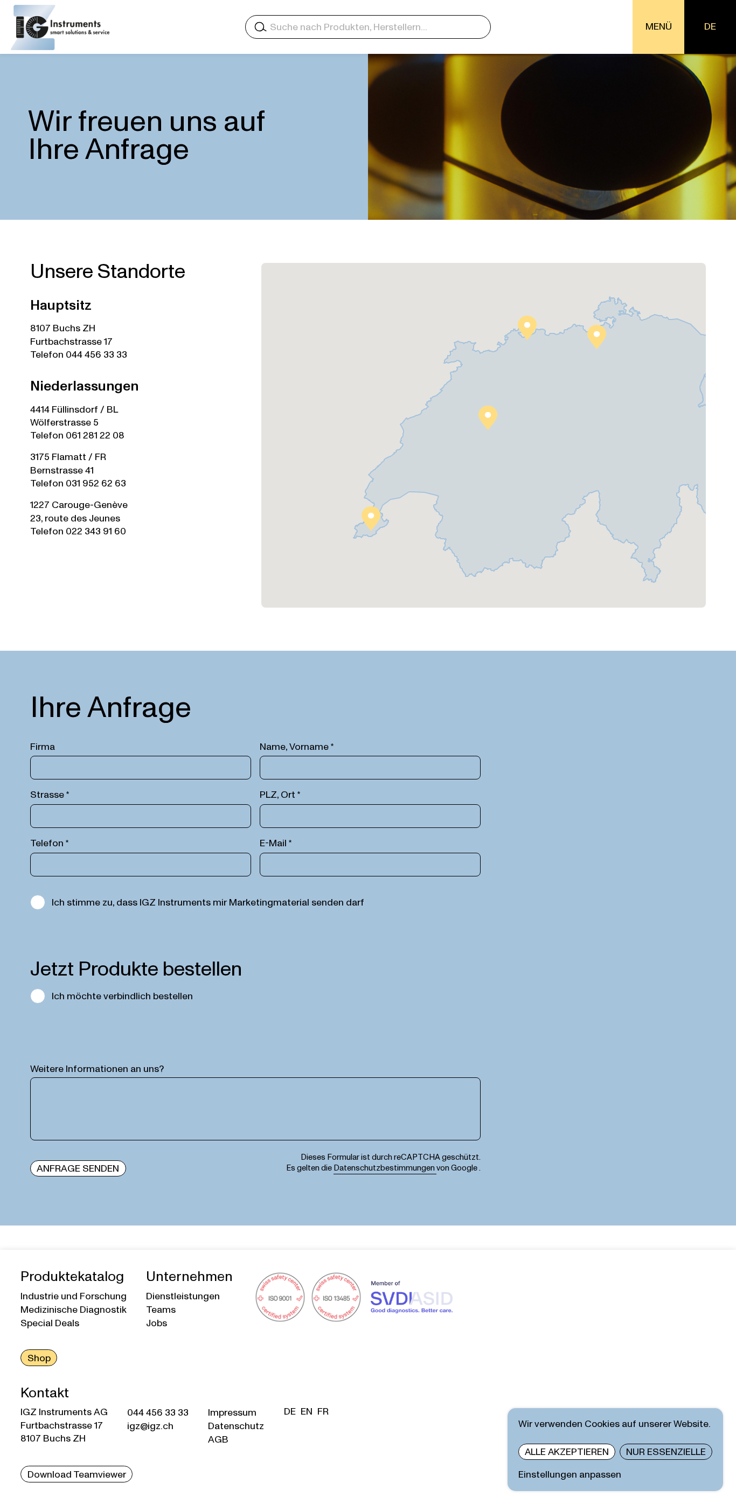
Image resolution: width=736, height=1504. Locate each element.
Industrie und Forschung (73, 1296)
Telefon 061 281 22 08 (77, 435)
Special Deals (49, 1323)
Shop (39, 1358)
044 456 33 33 (158, 1412)
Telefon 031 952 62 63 (78, 483)
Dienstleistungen (183, 1296)
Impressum (232, 1412)
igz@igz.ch (150, 1426)
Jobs (156, 1323)
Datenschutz (236, 1426)
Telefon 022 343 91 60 (78, 531)
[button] (596, 337)
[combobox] (367, 27)
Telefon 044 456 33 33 (78, 354)
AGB (218, 1439)
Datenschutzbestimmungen (385, 1168)
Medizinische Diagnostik (73, 1310)
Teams (161, 1310)
